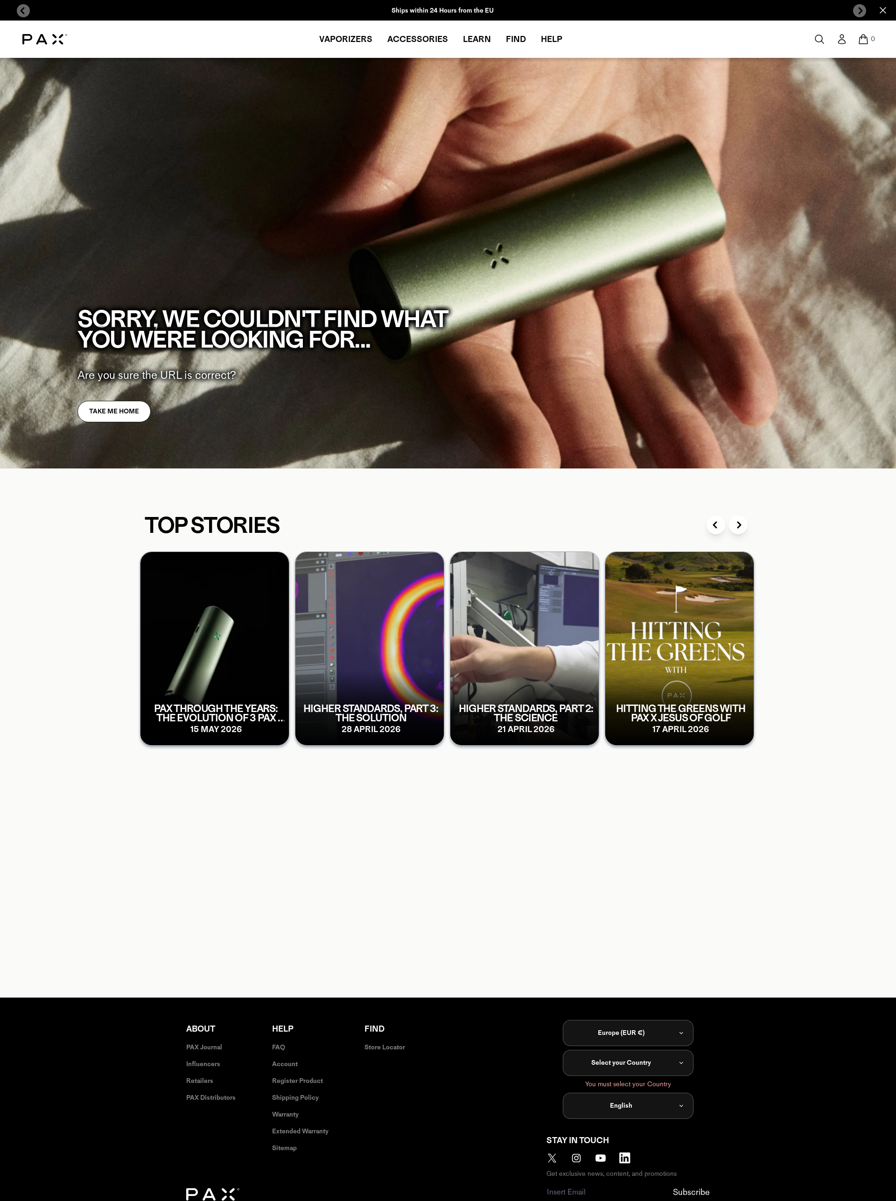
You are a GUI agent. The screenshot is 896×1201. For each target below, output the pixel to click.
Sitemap (284, 1148)
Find (516, 39)
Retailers (199, 1081)
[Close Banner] (883, 10)
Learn (477, 39)
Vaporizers (345, 39)
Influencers (203, 1064)
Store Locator (384, 1047)
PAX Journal (204, 1047)
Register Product (297, 1081)
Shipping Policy (295, 1098)
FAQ (278, 1047)
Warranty (285, 1114)
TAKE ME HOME (114, 411)
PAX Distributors (211, 1098)
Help (551, 39)
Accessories (417, 39)
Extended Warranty (300, 1131)
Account (285, 1064)
